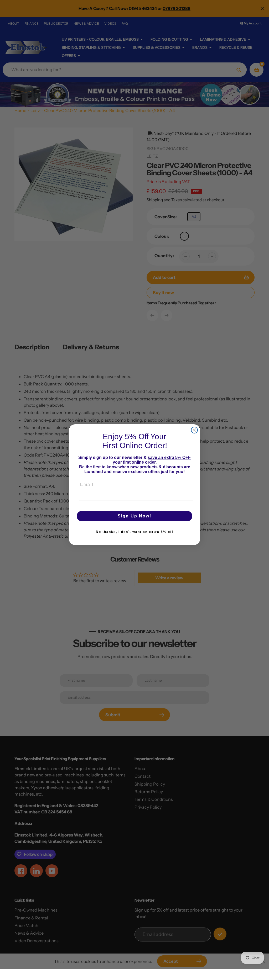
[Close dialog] (194, 430)
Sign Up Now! (134, 516)
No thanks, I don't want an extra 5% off (134, 532)
